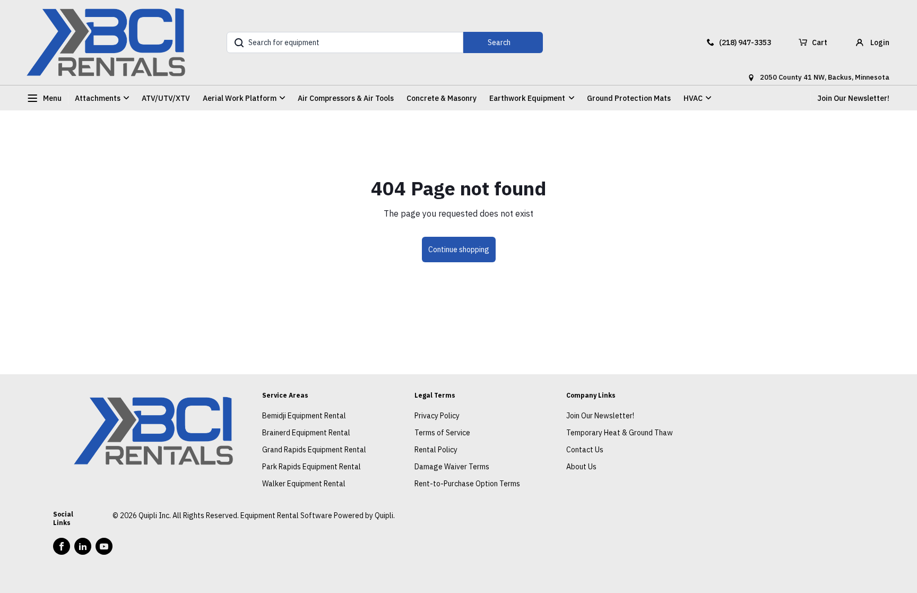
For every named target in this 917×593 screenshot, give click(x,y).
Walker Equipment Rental (303, 483)
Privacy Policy (437, 415)
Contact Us (584, 449)
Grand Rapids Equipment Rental (314, 449)
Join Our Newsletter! (853, 98)
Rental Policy (435, 449)
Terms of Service (442, 432)
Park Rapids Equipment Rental (311, 466)
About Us (581, 466)
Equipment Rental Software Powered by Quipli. (317, 515)
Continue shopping (458, 249)
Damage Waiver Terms (451, 466)
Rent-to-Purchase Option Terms (467, 483)
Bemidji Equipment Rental (304, 415)
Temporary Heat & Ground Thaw (619, 432)
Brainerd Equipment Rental (306, 432)
